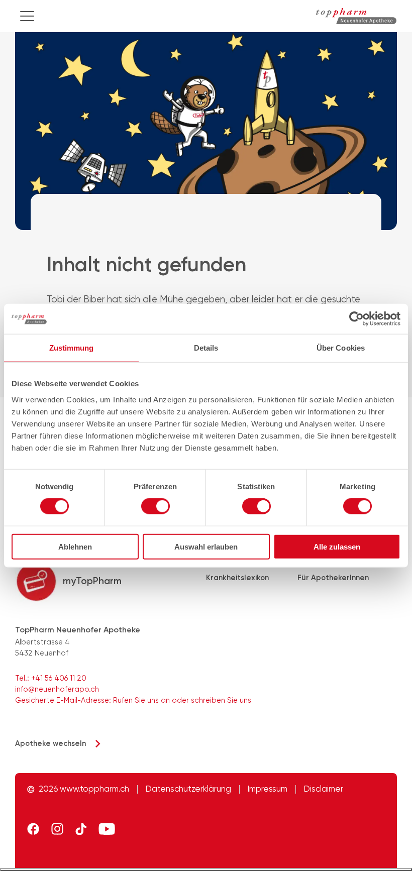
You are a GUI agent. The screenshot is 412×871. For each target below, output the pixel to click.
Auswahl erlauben (206, 546)
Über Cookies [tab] (341, 348)
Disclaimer (323, 789)
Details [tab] (206, 348)
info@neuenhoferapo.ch (57, 689)
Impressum (267, 789)
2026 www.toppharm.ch (84, 789)
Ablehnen (75, 546)
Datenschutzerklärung (188, 789)
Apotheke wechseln (50, 743)
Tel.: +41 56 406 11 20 (50, 678)
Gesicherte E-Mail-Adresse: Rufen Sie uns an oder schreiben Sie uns (133, 700)
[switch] (155, 506)
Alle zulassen (337, 546)
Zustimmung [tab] (71, 348)
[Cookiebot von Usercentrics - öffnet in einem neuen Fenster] (356, 318)
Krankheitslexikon (237, 577)
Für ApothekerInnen (333, 577)
